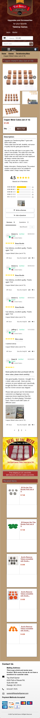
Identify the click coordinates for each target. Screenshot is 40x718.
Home (4, 53)
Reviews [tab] (9, 222)
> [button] (25, 430)
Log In (8, 32)
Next (34, 77)
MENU (14, 50)
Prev (5, 77)
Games (11, 53)
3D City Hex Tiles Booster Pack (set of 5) (27, 489)
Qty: (5, 128)
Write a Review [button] (21, 210)
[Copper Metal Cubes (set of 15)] (20, 77)
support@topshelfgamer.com (17, 693)
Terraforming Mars (23, 53)
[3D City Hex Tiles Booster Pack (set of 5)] (13, 492)
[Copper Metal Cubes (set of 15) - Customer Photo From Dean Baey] (21, 203)
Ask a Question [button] (21, 215)
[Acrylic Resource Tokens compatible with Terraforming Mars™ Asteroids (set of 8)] (13, 561)
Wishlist (14, 32)
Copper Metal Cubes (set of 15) (15, 253)
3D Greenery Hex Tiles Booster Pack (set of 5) (28, 524)
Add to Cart (21, 129)
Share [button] (10, 258)
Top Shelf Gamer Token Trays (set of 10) (20, 462)
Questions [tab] (22, 222)
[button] (29, 258)
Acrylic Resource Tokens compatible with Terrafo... (27, 559)
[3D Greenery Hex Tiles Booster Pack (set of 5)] (13, 526)
